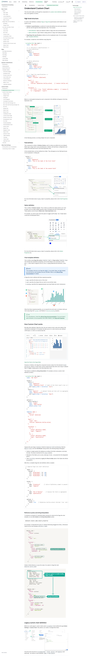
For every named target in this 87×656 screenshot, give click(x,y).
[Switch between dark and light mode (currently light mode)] (72, 2)
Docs (10, 1)
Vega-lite (47, 21)
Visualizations (39, 1)
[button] (11, 11)
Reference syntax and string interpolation (79, 18)
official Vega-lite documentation (49, 316)
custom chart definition (56, 12)
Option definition (32, 32)
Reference (31, 1)
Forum (67, 1)
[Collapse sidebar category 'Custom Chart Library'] (19, 92)
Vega (42, 21)
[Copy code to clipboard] (66, 43)
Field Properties (63, 198)
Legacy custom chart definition (77, 21)
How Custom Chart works (78, 15)
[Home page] (25, 5)
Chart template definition (77, 13)
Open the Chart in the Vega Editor (32, 362)
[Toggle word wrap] (64, 43)
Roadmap (54, 1)
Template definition (33, 36)
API (19, 1)
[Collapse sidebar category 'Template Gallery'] (19, 70)
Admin (15, 1)
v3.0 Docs (60, 1)
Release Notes (46, 2)
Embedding (24, 1)
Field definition (32, 30)
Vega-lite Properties (59, 318)
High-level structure (77, 7)
